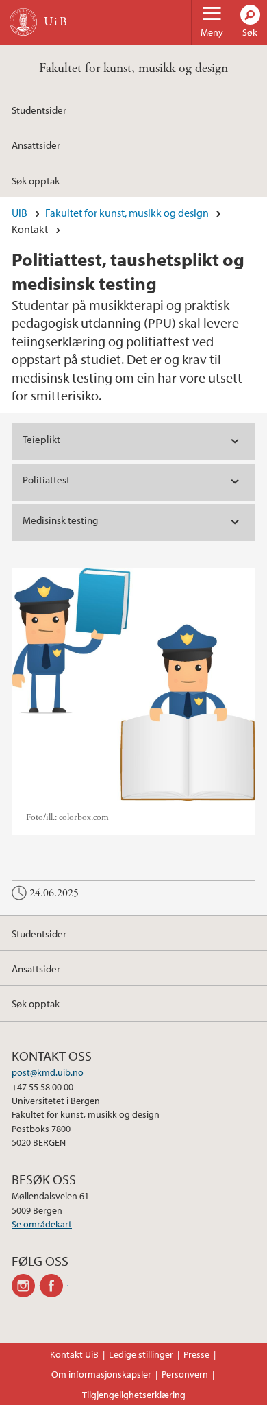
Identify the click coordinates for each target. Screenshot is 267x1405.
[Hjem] (23, 22)
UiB (19, 212)
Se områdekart (42, 1224)
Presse (196, 1354)
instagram (26, 1285)
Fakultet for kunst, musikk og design (133, 68)
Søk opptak (36, 180)
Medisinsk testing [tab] (60, 520)
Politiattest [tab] (46, 479)
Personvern (185, 1374)
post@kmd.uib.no (48, 1072)
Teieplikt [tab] (41, 439)
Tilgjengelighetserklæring (134, 1395)
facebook (54, 1285)
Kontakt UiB (74, 1354)
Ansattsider (36, 145)
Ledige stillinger (141, 1354)
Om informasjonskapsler (101, 1374)
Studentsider (39, 110)
